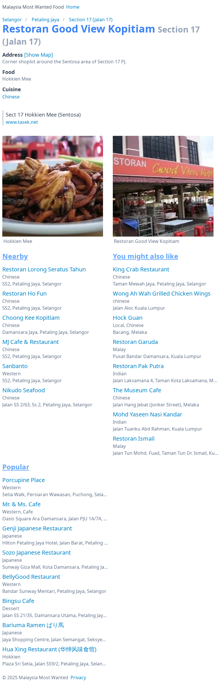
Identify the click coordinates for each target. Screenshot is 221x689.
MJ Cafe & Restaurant (30, 342)
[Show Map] (38, 54)
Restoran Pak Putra (138, 366)
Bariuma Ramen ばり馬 (33, 625)
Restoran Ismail (134, 438)
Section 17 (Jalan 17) (91, 19)
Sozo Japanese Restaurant (36, 552)
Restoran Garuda (135, 342)
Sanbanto (15, 366)
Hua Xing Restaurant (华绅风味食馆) (49, 649)
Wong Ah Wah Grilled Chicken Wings (162, 293)
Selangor (12, 19)
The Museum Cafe (137, 390)
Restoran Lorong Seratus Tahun (44, 269)
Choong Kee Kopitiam (31, 317)
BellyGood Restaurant (31, 576)
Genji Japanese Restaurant (37, 528)
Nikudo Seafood (23, 390)
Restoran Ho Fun (24, 293)
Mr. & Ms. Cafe (21, 504)
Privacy (78, 677)
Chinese (11, 97)
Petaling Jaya (45, 19)
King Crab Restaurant (141, 269)
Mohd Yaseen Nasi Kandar (147, 414)
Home (72, 7)
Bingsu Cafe (18, 601)
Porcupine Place (23, 480)
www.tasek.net (22, 122)
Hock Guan (127, 317)
